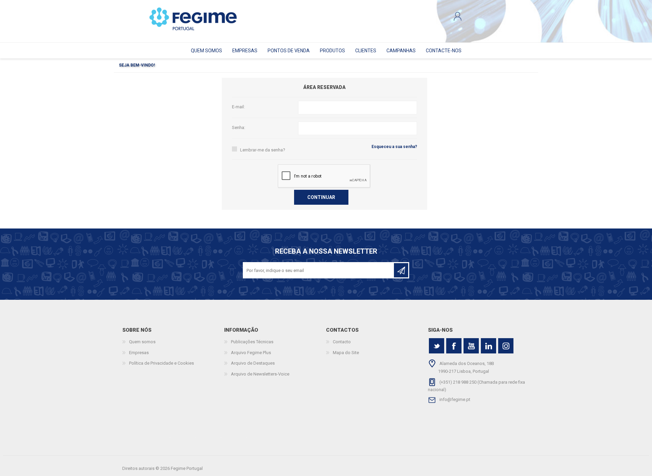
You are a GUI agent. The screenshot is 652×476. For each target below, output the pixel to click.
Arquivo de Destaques (253, 363)
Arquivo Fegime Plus (251, 352)
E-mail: (238, 106)
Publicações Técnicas (252, 341)
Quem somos (142, 341)
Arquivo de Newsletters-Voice (260, 374)
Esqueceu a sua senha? (394, 146)
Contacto (342, 341)
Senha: (238, 127)
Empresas (139, 352)
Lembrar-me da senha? (262, 149)
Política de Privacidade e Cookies (161, 363)
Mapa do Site (346, 352)
